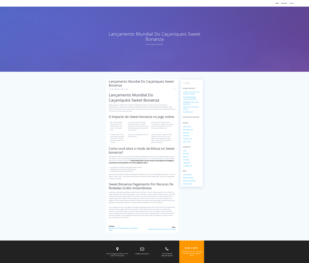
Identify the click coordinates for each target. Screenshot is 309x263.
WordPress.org (187, 184)
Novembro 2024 (188, 130)
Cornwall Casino (188, 112)
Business (186, 154)
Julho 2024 (186, 133)
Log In (291, 3)
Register (284, 3)
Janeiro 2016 (187, 142)
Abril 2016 (186, 136)
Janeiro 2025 (187, 126)
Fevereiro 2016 (187, 139)
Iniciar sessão (187, 175)
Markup (185, 157)
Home (277, 3)
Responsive (186, 163)
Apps (184, 151)
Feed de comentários (189, 181)
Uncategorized (187, 166)
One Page (186, 160)
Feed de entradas (188, 178)
